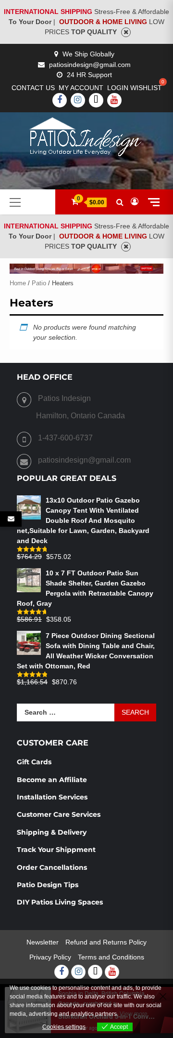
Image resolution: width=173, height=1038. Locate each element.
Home (18, 283)
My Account (81, 88)
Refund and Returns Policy (106, 942)
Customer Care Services (58, 814)
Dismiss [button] (126, 32)
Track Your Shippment (56, 849)
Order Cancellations (53, 867)
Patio (39, 283)
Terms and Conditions (111, 957)
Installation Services (52, 797)
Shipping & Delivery (51, 832)
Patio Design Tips (47, 884)
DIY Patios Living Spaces (60, 902)
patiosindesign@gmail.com (90, 64)
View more (134, 1014)
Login (117, 88)
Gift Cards (34, 762)
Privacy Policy (50, 957)
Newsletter (42, 942)
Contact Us (33, 88)
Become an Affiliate (53, 779)
